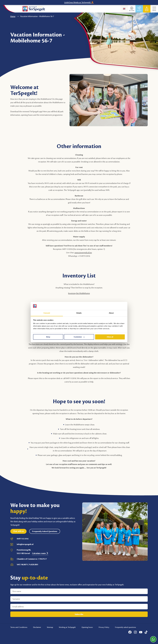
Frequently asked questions (125, 627)
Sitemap (50, 627)
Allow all (110, 337)
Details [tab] (79, 313)
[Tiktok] (146, 632)
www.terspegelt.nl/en (83, 253)
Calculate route (39, 553)
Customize (78, 337)
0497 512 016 (22, 539)
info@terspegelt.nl (25, 544)
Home (12, 16)
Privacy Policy (104, 627)
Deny (48, 337)
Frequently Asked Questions (44, 531)
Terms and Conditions (18, 627)
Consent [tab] (47, 313)
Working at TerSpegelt (67, 627)
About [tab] (111, 313)
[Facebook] (130, 632)
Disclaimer (37, 627)
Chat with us (18, 531)
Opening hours (87, 627)
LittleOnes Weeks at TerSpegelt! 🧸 (79, 2)
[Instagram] (135, 632)
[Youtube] (140, 632)
